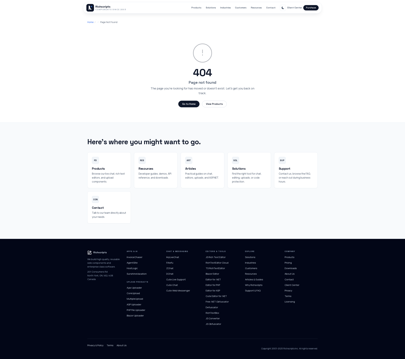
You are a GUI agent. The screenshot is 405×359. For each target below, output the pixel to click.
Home (90, 22)
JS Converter (213, 318)
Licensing (290, 301)
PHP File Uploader (136, 310)
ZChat (169, 268)
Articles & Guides (254, 279)
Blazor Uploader (135, 315)
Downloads (291, 268)
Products (196, 7)
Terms (288, 296)
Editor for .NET (213, 279)
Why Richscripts (253, 285)
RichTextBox (212, 312)
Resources (256, 7)
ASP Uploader (134, 304)
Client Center (294, 7)
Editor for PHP (213, 285)
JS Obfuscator (213, 323)
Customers (240, 7)
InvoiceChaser (134, 257)
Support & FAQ (253, 290)
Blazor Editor (212, 273)
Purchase (311, 7)
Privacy (288, 290)
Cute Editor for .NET (216, 296)
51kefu (169, 262)
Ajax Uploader (134, 287)
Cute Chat (172, 285)
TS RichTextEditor (215, 268)
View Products (214, 103)
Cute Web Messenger (178, 290)
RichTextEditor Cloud (217, 262)
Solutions (211, 7)
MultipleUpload (135, 298)
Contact (271, 7)
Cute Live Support (176, 279)
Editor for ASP (213, 290)
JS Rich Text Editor (216, 257)
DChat (169, 273)
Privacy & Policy (95, 345)
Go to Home (189, 103)
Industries (225, 7)
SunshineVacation (137, 273)
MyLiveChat (172, 257)
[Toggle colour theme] (283, 8)
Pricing (288, 262)
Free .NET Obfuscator (217, 301)
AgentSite (132, 262)
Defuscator (212, 307)
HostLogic (132, 268)
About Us (290, 273)
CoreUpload (133, 293)
